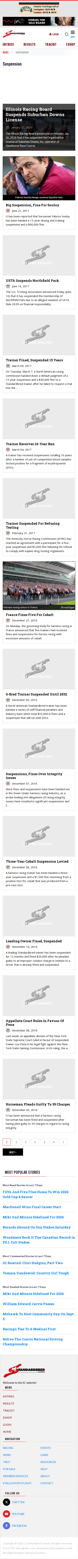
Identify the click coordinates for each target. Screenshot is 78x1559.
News (5, 52)
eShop (70, 44)
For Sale (9, 1469)
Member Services (15, 1476)
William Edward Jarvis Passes (28, 1304)
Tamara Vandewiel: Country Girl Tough (36, 1273)
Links (44, 1454)
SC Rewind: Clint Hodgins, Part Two (33, 1263)
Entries (8, 44)
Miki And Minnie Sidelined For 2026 (33, 1217)
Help (43, 1469)
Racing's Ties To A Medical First (29, 1329)
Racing (8, 1447)
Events (45, 1447)
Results (30, 44)
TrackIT (51, 44)
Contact (47, 1483)
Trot (6, 1462)
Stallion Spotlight (17, 1483)
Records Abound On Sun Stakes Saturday (37, 1227)
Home (7, 1431)
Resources (48, 1462)
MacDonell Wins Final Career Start (32, 1207)
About (45, 1476)
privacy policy (37, 1552)
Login (55, 34)
